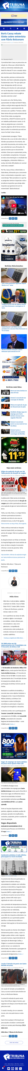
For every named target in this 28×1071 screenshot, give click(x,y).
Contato (21, 1063)
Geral (12, 967)
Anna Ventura (8, 875)
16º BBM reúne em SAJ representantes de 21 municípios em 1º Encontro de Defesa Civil (13, 645)
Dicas (12, 858)
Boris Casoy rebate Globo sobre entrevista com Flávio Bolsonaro (13, 36)
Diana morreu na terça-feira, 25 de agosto (13, 523)
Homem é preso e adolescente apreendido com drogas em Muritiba (17, 432)
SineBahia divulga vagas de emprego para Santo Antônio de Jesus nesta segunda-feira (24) (18, 415)
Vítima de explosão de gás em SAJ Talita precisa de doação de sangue (13, 472)
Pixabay (15, 875)
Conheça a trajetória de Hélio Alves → (14, 638)
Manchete (12, 475)
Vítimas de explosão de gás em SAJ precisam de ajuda (18, 406)
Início (6, 1063)
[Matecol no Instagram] (14, 231)
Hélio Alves (17, 1063)
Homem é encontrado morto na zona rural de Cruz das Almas (18, 424)
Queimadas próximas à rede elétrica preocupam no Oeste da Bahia (13, 856)
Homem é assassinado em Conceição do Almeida (18, 399)
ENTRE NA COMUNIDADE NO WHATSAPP (13, 225)
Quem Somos (11, 1063)
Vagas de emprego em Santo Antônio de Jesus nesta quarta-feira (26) (14, 763)
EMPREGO (12, 765)
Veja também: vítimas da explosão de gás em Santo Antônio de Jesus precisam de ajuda (13, 557)
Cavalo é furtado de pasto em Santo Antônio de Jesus (13, 964)
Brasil (11, 42)
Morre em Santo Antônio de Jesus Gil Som (18, 391)
